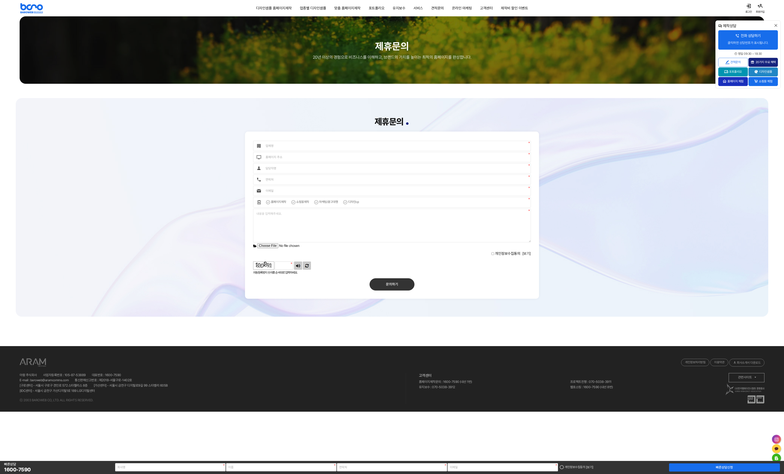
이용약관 (719, 362)
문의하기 (392, 284)
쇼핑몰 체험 (765, 81)
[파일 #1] (255, 246)
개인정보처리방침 (695, 362)
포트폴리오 (735, 72)
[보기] (589, 467)
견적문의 (735, 62)
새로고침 (307, 266)
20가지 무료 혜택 (766, 62)
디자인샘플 (765, 72)
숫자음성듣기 (298, 266)
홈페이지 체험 (735, 81)
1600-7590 (113, 375)
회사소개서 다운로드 (748, 362)
